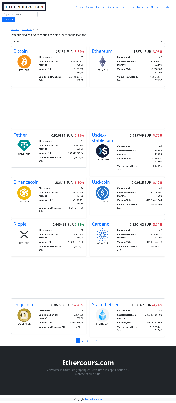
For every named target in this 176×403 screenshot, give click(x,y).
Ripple (20, 224)
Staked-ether (105, 304)
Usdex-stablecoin (116, 7)
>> (97, 340)
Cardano (100, 224)
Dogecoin (23, 304)
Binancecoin (142, 7)
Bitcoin (89, 7)
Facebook (168, 7)
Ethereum (100, 7)
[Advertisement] (88, 108)
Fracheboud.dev (93, 399)
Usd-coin (155, 7)
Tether (130, 7)
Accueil (79, 7)
